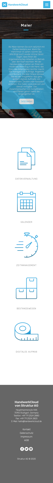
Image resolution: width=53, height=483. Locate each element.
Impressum (26, 436)
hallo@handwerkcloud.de (30, 421)
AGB (26, 440)
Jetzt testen (26, 101)
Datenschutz (26, 433)
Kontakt (26, 429)
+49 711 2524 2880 (30, 415)
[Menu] (46, 4)
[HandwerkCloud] (15, 4)
